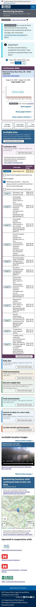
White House (22, 602)
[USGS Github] (26, 598)
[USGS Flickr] (29, 598)
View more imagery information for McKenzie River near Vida (16, 468)
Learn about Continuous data (13, 162)
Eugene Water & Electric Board (12, 550)
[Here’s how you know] (18, 2)
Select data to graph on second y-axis (19, 175)
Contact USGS (14, 595)
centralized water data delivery (15, 35)
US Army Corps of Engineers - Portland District (14, 571)
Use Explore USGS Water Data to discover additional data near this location (16, 492)
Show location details (25, 430)
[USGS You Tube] (31, 598)
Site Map (5, 595)
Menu (33, 7)
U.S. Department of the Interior (12, 600)
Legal (17, 592)
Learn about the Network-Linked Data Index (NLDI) (17, 533)
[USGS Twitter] (22, 598)
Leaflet (9, 528)
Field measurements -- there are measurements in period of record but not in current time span (19, 184)
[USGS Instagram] (33, 598)
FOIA (12, 605)
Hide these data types (25, 153)
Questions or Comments (18, 588)
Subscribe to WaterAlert (11, 76)
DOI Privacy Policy (8, 592)
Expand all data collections (13, 141)
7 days (11, 60)
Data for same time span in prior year (18, 189)
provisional (30, 103)
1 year (28, 60)
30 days (19, 60)
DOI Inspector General (9, 602)
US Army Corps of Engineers (11, 560)
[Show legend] (32, 521)
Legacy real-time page (19, 20)
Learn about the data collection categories (17, 138)
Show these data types (24, 367)
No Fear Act (6, 605)
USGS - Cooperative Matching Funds (13, 582)
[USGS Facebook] (24, 598)
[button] (18, 510)
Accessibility (24, 592)
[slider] (31, 101)
